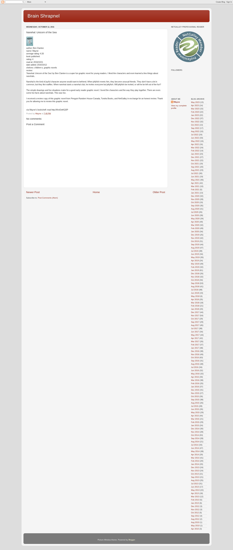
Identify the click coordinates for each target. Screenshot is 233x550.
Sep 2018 (195, 283)
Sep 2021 (195, 167)
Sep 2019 (195, 245)
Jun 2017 (195, 332)
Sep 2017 (195, 322)
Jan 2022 (195, 154)
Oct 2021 (195, 164)
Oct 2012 (195, 513)
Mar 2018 (195, 303)
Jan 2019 (195, 270)
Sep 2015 (195, 400)
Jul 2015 (194, 406)
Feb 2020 (195, 228)
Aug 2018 (195, 287)
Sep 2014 (195, 438)
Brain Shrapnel (44, 16)
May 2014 (195, 451)
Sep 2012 (195, 516)
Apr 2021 (195, 183)
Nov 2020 (195, 199)
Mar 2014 (195, 458)
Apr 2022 (195, 144)
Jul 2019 (194, 251)
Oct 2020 (195, 202)
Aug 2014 (195, 442)
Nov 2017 (195, 316)
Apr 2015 (195, 416)
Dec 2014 (195, 429)
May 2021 (195, 180)
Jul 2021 (194, 173)
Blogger (132, 540)
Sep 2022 (195, 128)
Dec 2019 (195, 235)
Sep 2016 (195, 361)
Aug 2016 (195, 364)
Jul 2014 (194, 445)
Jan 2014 (195, 464)
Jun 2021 (195, 177)
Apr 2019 (195, 261)
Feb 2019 (195, 267)
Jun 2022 (195, 138)
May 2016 (195, 374)
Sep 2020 (195, 206)
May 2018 (195, 296)
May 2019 (195, 257)
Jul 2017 (194, 329)
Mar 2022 (195, 148)
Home (96, 192)
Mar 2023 (195, 109)
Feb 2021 (195, 190)
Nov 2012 (195, 510)
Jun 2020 (195, 215)
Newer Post (33, 192)
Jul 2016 (194, 367)
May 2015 (195, 412)
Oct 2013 (195, 474)
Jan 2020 (195, 232)
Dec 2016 (195, 351)
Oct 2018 (195, 280)
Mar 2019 (195, 264)
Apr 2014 (195, 455)
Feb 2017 (195, 345)
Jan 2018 (195, 309)
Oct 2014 (195, 435)
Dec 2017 (195, 312)
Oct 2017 (195, 319)
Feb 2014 (195, 461)
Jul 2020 (194, 212)
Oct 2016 (195, 358)
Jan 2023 (195, 115)
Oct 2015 (195, 396)
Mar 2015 (195, 419)
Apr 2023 (195, 105)
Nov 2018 (195, 277)
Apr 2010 (195, 529)
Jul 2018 (194, 290)
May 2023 (195, 102)
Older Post (159, 192)
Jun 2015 (195, 409)
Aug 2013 (195, 480)
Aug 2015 (195, 403)
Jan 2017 (195, 348)
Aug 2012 (195, 519)
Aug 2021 (195, 170)
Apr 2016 (195, 377)
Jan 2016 (195, 387)
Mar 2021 (195, 186)
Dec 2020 (195, 196)
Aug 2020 (195, 209)
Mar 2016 (195, 380)
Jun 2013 (195, 487)
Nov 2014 (195, 432)
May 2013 (195, 490)
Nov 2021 (195, 160)
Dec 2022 (195, 118)
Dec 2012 (195, 506)
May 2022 (195, 141)
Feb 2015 (195, 422)
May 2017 (195, 335)
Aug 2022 (195, 131)
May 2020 (195, 219)
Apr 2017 (195, 338)
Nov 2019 (195, 238)
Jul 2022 (194, 135)
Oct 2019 (195, 241)
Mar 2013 (195, 497)
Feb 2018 (195, 306)
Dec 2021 (195, 157)
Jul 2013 (194, 484)
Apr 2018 (195, 299)
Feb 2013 (195, 500)
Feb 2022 (195, 151)
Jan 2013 (195, 503)
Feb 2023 (195, 112)
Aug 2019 (195, 248)
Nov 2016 (195, 354)
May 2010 (195, 526)
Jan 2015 (195, 425)
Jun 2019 (195, 254)
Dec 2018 (195, 274)
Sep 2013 (195, 477)
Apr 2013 (195, 493)
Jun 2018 (195, 293)
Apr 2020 (195, 222)
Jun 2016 (195, 371)
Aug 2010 (195, 522)
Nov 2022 (195, 122)
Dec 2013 (195, 467)
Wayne (177, 102)
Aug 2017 (195, 325)
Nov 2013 (195, 471)
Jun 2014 (195, 448)
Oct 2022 (195, 125)
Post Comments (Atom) (48, 198)
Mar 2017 (195, 341)
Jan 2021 (195, 193)
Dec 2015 (195, 390)
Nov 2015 (195, 393)
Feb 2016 (195, 383)
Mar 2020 (195, 225)
